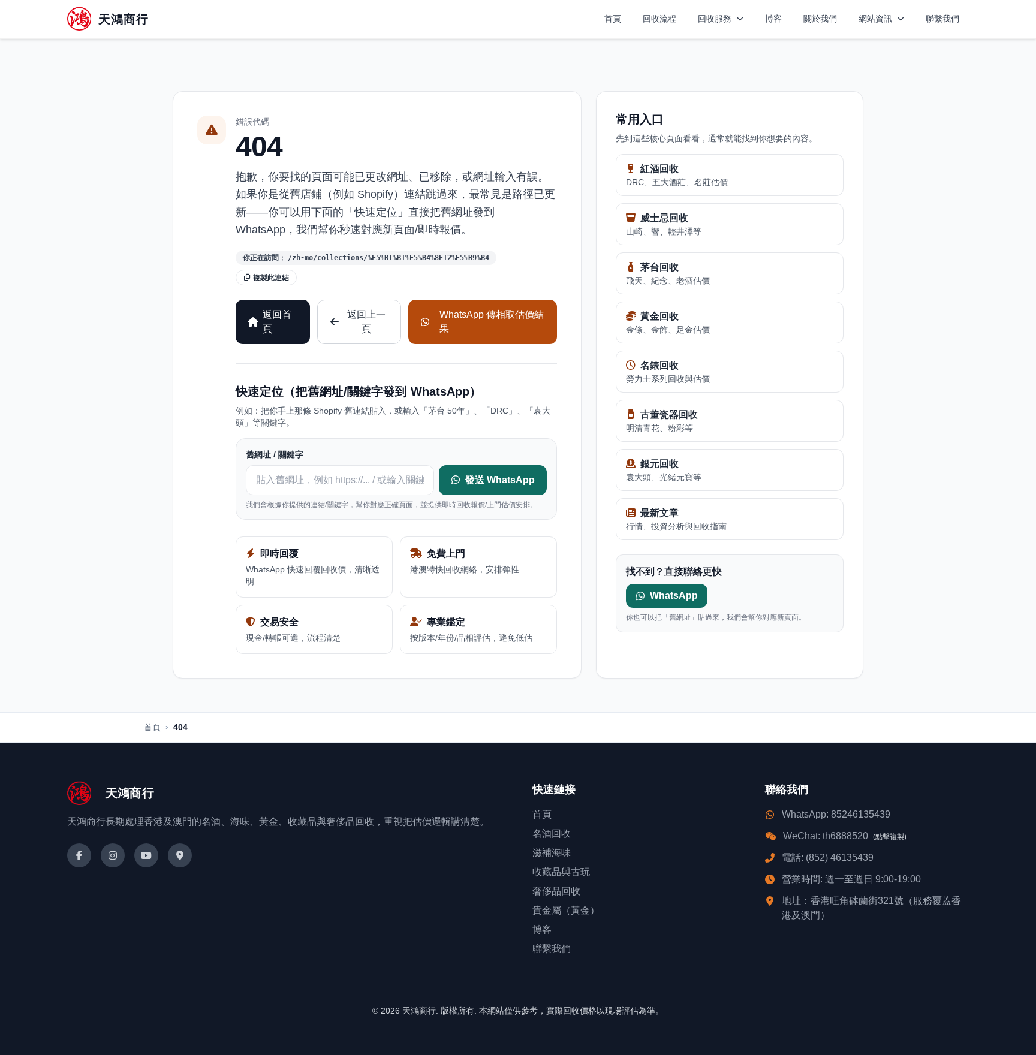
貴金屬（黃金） (566, 910)
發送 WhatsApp (500, 480)
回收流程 (659, 18)
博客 (773, 18)
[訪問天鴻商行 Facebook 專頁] (79, 855)
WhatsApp (674, 595)
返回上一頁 (366, 321)
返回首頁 (277, 321)
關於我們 (820, 18)
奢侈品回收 (556, 891)
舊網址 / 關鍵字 (274, 454)
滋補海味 (551, 853)
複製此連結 (271, 277)
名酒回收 (551, 833)
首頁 (612, 18)
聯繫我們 (942, 18)
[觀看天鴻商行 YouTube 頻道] (146, 855)
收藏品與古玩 (561, 872)
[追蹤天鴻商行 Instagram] (113, 855)
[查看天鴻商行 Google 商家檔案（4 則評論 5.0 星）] (180, 855)
